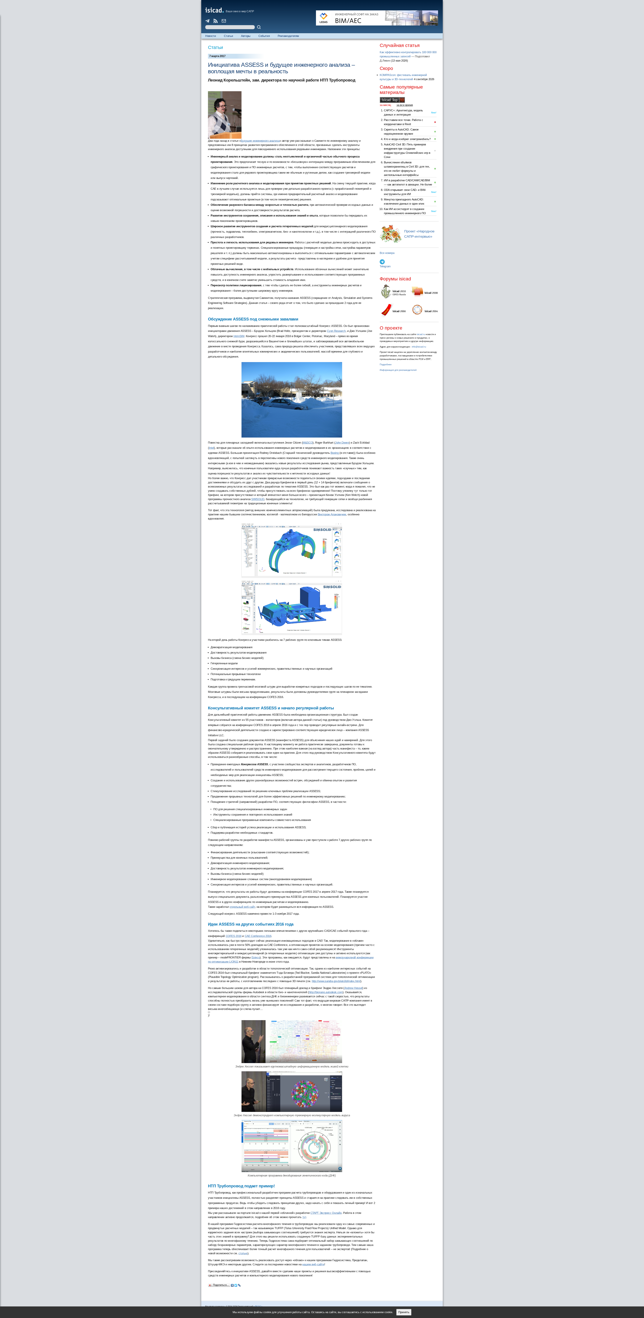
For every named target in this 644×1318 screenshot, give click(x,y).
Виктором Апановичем (332, 514)
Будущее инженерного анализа (260, 140)
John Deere (342, 442)
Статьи (228, 36)
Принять (403, 1312)
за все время (404, 105)
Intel (211, 447)
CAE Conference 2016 (258, 936)
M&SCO (308, 442)
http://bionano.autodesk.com (326, 992)
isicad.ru (421, 334)
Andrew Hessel (353, 988)
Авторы (245, 36)
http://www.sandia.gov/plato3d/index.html (336, 981)
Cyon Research (336, 331)
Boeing (335, 452)
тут (304, 1217)
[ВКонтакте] (232, 1284)
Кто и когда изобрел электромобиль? (407, 139)
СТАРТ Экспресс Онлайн (326, 1213)
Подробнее (386, 364)
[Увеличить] (291, 550)
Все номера (387, 253)
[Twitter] (236, 1284)
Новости (210, 36)
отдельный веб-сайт (242, 906)
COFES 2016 (233, 936)
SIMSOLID (257, 499)
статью (243, 1253)
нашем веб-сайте (313, 1264)
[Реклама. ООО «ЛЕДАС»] (377, 17)
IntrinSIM (238, 336)
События (264, 36)
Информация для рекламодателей (398, 370)
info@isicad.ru (419, 346)
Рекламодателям (288, 36)
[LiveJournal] (239, 1284)
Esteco (256, 957)
